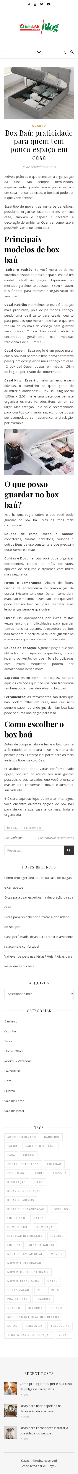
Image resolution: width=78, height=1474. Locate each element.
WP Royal (49, 1466)
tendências (60, 1325)
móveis (57, 1254)
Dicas (8, 1041)
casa (11, 1155)
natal (52, 1280)
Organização (18, 1289)
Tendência (33, 1325)
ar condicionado (21, 1137)
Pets (7, 1081)
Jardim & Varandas (18, 1061)
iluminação (45, 1227)
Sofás (12, 1325)
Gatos (38, 1217)
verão (64, 1334)
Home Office (14, 1051)
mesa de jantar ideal (25, 1254)
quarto (13, 1307)
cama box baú (33, 828)
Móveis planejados (23, 1280)
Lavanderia (12, 1071)
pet (40, 1289)
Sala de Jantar (14, 1111)
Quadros (43, 1299)
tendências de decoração (29, 1334)
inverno (57, 1235)
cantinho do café (40, 1145)
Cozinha (10, 1031)
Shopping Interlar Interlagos (33, 1317)
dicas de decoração (24, 1190)
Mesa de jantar (41, 1244)
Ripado (56, 1307)
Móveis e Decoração (24, 1262)
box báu (12, 828)
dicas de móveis (20, 1200)
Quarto (39, 126)
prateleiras (17, 1299)
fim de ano (16, 1217)
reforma (35, 1307)
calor (12, 1145)
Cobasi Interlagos (23, 1164)
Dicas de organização (26, 1209)
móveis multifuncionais (28, 1272)
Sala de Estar (14, 1101)
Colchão (54, 1164)
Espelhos (60, 1209)
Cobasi (28, 1155)
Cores (40, 1172)
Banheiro (11, 1021)
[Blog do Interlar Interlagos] (39, 27)
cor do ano (17, 1172)
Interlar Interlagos (24, 1235)
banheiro (52, 1137)
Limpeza (14, 1244)
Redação (16, 838)
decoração (16, 1182)
